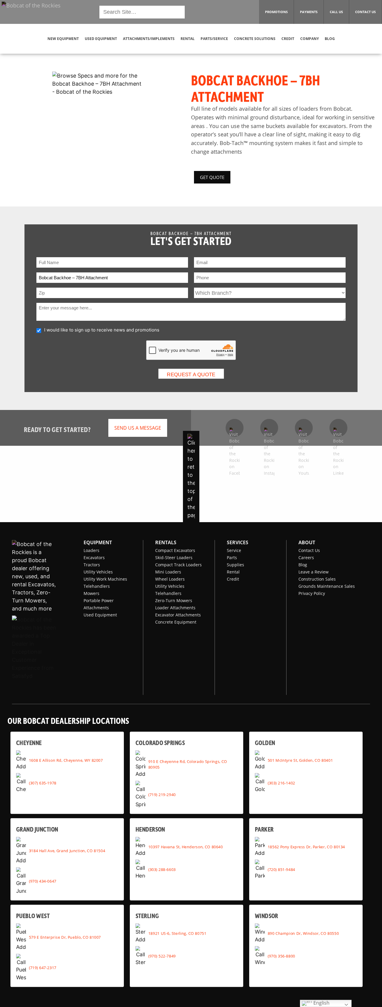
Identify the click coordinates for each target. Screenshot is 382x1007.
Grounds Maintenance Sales (326, 586)
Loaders (91, 550)
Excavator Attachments (178, 615)
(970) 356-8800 (281, 956)
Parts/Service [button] (214, 38)
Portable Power (99, 600)
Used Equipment (100, 615)
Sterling (147, 915)
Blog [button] (330, 38)
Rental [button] (188, 38)
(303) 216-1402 (281, 783)
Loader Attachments (175, 607)
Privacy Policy (311, 593)
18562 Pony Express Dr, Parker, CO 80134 (306, 846)
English (320, 1003)
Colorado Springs (160, 742)
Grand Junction (37, 829)
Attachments (96, 607)
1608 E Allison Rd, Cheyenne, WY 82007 (66, 760)
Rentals (165, 542)
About (306, 542)
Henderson (150, 829)
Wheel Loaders (170, 579)
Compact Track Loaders (178, 565)
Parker (264, 829)
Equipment (98, 542)
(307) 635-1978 (42, 783)
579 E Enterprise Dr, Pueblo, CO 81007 (65, 937)
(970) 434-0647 (42, 880)
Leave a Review (313, 572)
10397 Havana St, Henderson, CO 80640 (185, 846)
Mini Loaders (168, 572)
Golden (265, 742)
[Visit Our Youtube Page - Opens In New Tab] (304, 428)
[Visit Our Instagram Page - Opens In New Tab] (269, 428)
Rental (233, 572)
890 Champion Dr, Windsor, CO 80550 (303, 933)
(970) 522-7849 (162, 956)
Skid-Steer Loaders (173, 557)
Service (234, 550)
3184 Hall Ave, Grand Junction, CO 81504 (67, 850)
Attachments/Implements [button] (149, 38)
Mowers (91, 593)
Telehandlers (97, 586)
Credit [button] (287, 38)
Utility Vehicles (98, 572)
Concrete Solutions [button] (254, 38)
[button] (31, 11)
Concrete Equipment (175, 622)
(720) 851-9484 (281, 869)
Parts (232, 557)
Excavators (94, 557)
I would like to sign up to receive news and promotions (101, 330)
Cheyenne (29, 742)
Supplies (235, 565)
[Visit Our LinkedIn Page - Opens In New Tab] (338, 428)
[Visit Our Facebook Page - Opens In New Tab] (235, 428)
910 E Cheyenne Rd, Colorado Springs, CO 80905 (187, 763)
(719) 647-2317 (42, 967)
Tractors (92, 565)
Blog (302, 565)
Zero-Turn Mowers (173, 600)
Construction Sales (317, 579)
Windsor (266, 915)
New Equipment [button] (63, 38)
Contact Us (309, 550)
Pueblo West (33, 915)
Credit (233, 579)
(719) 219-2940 (162, 794)
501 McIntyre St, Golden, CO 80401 (300, 760)
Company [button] (309, 38)
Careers (306, 557)
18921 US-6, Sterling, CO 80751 (177, 933)
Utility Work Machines (105, 579)
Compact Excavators (175, 550)
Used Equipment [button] (101, 38)
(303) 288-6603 (162, 869)
